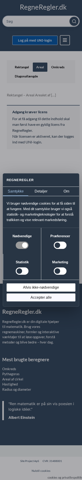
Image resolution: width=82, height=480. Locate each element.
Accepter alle (41, 297)
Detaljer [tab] (41, 191)
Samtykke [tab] (16, 191)
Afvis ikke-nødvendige (41, 287)
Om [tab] (66, 191)
